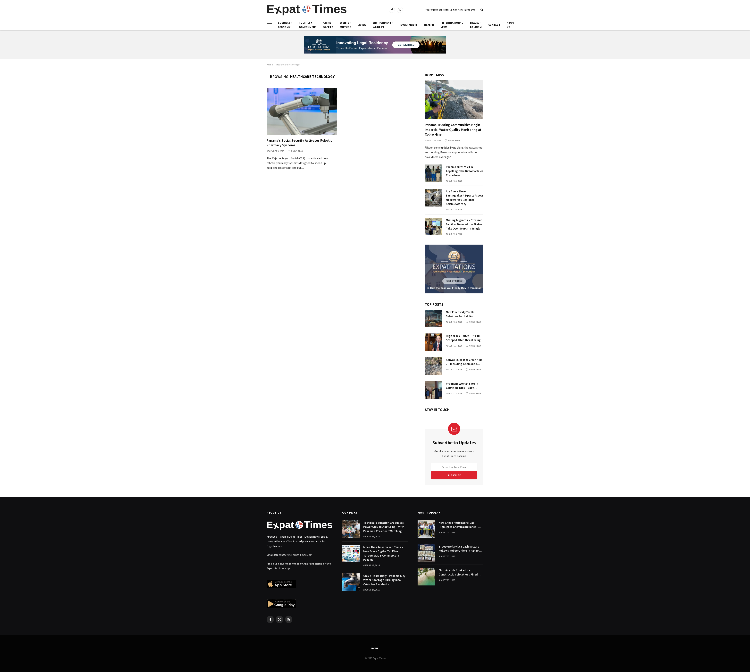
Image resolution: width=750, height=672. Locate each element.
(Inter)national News (451, 25)
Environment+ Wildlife (383, 25)
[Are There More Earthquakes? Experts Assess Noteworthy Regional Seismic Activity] (433, 197)
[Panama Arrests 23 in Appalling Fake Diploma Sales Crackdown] (433, 173)
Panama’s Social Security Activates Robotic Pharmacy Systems (299, 142)
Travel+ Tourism (476, 25)
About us (511, 25)
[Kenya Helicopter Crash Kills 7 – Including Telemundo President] (433, 366)
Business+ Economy (285, 25)
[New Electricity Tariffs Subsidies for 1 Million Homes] (433, 318)
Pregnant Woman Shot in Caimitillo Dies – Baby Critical (462, 386)
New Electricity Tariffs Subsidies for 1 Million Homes (460, 314)
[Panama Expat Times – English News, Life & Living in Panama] (307, 10)
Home (270, 64)
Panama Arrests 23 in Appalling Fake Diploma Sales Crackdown (464, 171)
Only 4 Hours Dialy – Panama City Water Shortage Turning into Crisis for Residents (384, 580)
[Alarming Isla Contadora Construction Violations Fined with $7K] (426, 576)
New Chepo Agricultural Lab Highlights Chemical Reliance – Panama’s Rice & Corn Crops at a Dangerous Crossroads (459, 525)
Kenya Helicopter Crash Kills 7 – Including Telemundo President (464, 362)
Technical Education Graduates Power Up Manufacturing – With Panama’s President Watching (383, 527)
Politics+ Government (308, 25)
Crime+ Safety (328, 25)
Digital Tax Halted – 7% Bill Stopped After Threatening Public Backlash (463, 338)
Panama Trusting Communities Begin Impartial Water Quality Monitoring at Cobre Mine (453, 129)
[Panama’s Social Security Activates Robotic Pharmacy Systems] (302, 111)
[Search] (481, 9)
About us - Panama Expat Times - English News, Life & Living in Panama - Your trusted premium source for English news (297, 541)
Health (429, 25)
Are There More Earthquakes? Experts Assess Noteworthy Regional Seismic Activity (464, 197)
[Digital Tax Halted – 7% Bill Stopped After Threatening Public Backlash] (433, 342)
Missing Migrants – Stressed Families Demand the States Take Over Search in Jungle (464, 224)
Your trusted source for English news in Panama (450, 10)
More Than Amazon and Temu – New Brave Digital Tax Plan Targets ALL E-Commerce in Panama (383, 553)
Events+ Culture (345, 25)
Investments (409, 25)
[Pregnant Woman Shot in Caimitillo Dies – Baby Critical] (433, 390)
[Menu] (269, 25)
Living (362, 25)
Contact (494, 25)
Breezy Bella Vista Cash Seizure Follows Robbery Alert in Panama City (460, 549)
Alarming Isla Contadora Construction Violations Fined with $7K (458, 572)
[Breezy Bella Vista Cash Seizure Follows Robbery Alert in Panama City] (426, 553)
